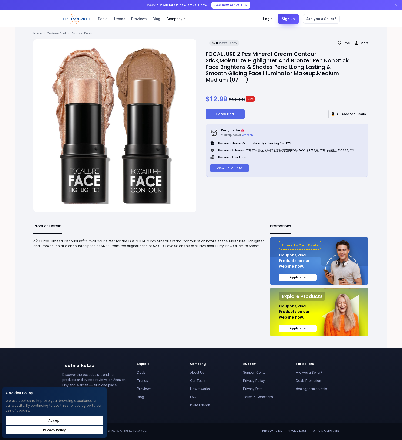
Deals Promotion (308, 381)
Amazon (247, 135)
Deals (102, 19)
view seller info (229, 168)
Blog (156, 19)
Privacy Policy (254, 381)
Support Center (255, 372)
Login (268, 19)
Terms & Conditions (258, 397)
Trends (119, 19)
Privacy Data (252, 389)
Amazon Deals (81, 33)
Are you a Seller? (321, 19)
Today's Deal (56, 33)
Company (174, 19)
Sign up (288, 19)
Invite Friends (200, 405)
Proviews (139, 19)
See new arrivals (228, 5)
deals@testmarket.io (311, 389)
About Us (197, 372)
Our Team (197, 381)
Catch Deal (225, 114)
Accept (54, 420)
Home (38, 33)
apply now (298, 277)
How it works (200, 389)
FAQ (193, 397)
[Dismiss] (396, 5)
